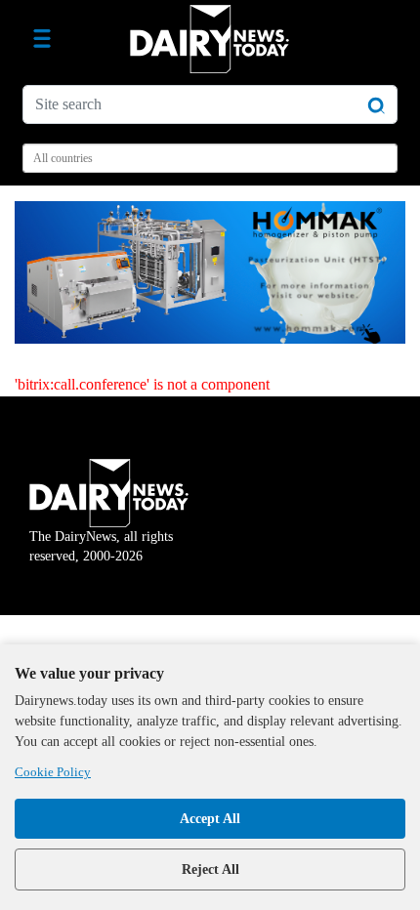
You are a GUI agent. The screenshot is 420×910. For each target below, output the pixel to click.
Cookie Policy (53, 772)
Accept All (210, 818)
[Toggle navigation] (42, 39)
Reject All (210, 869)
